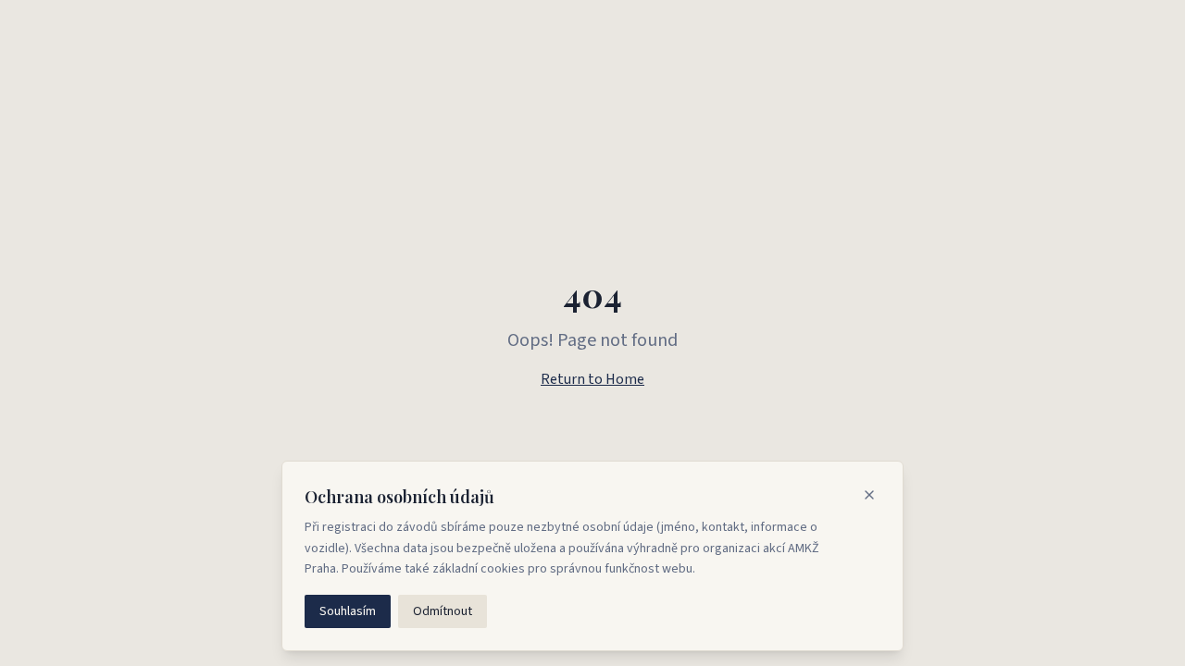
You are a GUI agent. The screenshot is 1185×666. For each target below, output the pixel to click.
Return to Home (592, 379)
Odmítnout (442, 611)
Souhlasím (347, 611)
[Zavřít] (869, 495)
